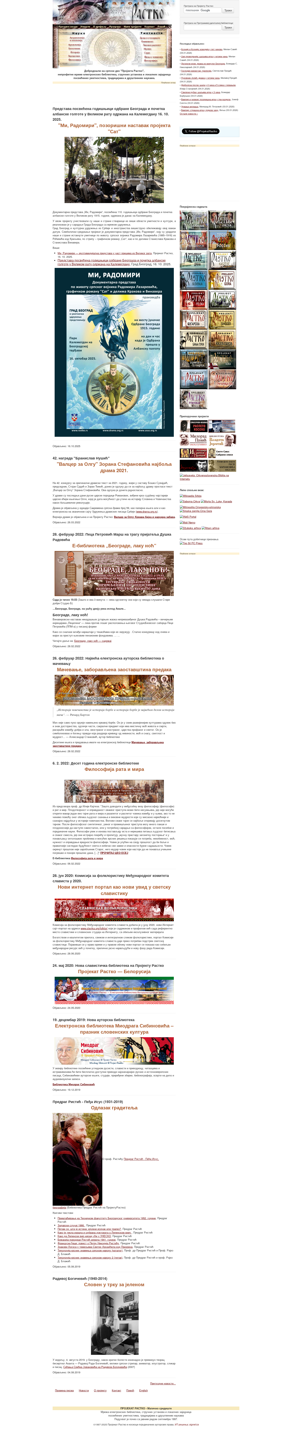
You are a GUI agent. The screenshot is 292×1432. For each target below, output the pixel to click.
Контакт (116, 1390)
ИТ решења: (187, 1424)
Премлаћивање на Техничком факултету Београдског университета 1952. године (107, 1218)
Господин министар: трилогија (196, 70)
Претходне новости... (163, 1383)
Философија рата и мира (87, 858)
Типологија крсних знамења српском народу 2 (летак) (90, 1257)
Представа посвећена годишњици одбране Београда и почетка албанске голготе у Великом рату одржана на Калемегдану (112, 262)
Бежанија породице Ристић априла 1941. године (87, 1239)
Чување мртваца (189, 106)
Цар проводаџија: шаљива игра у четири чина (204, 56)
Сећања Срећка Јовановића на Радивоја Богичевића (95, 1367)
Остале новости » (189, 113)
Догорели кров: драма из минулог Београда (203, 63)
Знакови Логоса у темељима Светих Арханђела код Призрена (95, 1247)
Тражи (228, 10)
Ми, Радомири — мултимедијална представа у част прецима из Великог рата (105, 253)
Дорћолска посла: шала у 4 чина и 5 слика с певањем (208, 85)
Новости (84, 1390)
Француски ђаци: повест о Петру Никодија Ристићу (88, 1243)
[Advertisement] (114, 92)
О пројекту (100, 1390)
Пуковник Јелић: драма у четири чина (200, 77)
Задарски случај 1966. (71, 1225)
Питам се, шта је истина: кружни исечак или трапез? (89, 1229)
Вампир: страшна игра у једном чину (199, 110)
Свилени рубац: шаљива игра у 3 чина (200, 92)
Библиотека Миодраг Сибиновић (74, 1084)
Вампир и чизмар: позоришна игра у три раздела (205, 99)
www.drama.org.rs (146, 511)
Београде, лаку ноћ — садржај (92, 641)
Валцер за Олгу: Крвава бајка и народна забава (144, 517)
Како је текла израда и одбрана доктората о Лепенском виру (95, 1232)
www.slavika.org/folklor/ (94, 928)
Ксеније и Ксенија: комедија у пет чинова (201, 49)
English (143, 1390)
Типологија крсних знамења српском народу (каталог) (90, 1250)
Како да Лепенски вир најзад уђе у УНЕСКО (84, 1236)
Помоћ (130, 1390)
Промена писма (64, 1390)
